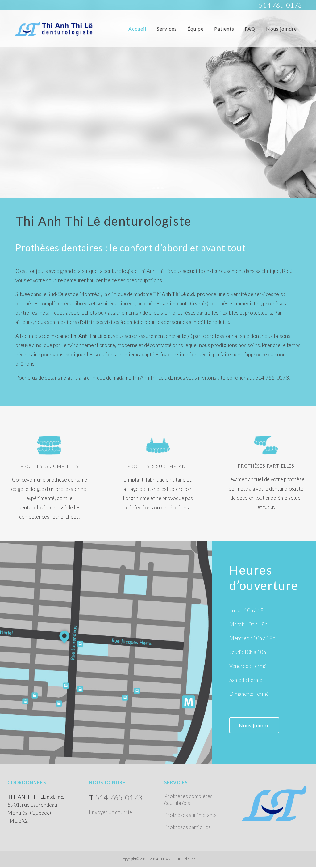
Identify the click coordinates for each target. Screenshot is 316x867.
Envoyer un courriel (111, 812)
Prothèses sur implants (190, 815)
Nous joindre (254, 725)
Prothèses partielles (187, 827)
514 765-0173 (280, 5)
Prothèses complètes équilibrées (188, 799)
